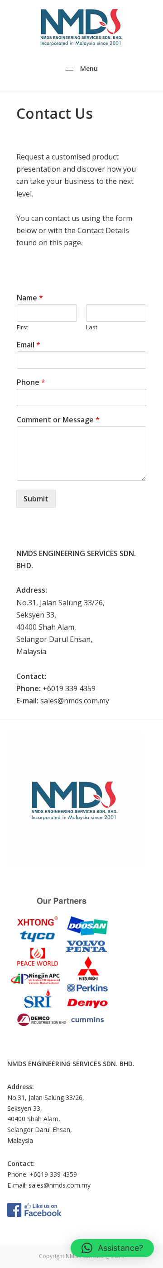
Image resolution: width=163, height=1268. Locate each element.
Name (30, 298)
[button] (112, 1248)
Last (91, 327)
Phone (31, 382)
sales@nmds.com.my (60, 1185)
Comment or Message (58, 420)
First (22, 327)
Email (28, 345)
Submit (36, 499)
